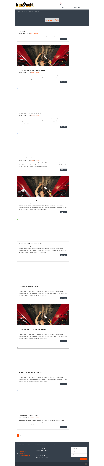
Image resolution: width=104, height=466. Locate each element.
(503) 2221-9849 (22, 453)
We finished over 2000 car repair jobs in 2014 (30, 372)
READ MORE (63, 38)
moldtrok (31, 33)
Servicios (31, 11)
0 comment (36, 33)
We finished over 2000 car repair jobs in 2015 (30, 243)
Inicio (19, 11)
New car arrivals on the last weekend (28, 415)
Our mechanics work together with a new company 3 (33, 70)
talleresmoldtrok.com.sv (25, 455)
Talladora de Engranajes (41, 448)
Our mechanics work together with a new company (32, 329)
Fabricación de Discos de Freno (42, 450)
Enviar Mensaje (84, 459)
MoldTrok (24, 11)
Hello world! (22, 31)
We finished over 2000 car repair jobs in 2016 (30, 113)
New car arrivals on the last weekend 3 (29, 158)
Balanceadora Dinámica (40, 452)
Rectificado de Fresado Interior (42, 457)
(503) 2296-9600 (23, 451)
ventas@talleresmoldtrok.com (25, 450)
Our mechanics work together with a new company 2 (33, 201)
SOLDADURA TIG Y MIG (40, 455)
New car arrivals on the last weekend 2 (29, 286)
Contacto (37, 11)
